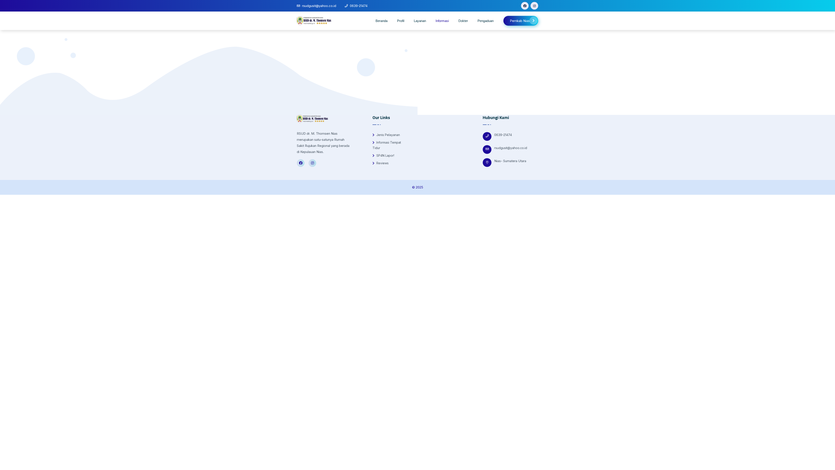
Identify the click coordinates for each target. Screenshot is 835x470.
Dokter (463, 21)
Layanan (420, 21)
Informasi (442, 21)
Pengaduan (486, 21)
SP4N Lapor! (385, 155)
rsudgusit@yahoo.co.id (510, 148)
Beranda (381, 21)
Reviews (382, 163)
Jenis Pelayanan (388, 135)
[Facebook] (525, 6)
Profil (400, 21)
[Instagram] (534, 6)
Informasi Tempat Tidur (386, 145)
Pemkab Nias (520, 21)
